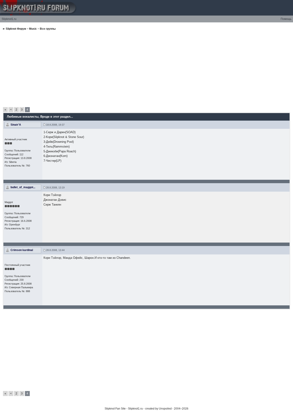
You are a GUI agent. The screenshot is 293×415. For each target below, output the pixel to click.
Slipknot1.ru (9, 19)
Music (33, 28)
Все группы (48, 28)
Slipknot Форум (16, 28)
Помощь (286, 19)
